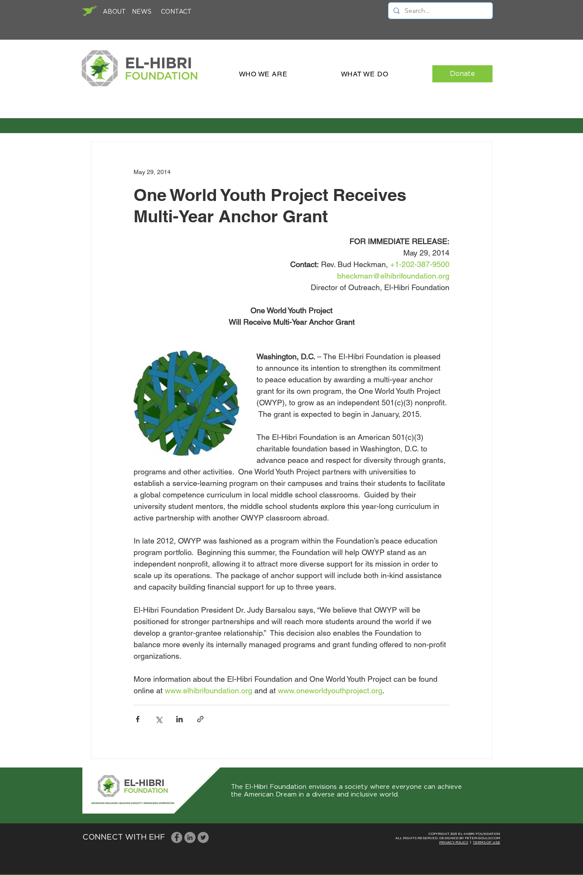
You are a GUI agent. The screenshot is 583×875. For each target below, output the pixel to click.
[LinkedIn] (189, 837)
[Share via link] (200, 719)
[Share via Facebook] (138, 719)
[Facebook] (176, 837)
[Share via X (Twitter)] (158, 719)
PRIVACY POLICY (453, 842)
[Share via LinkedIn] (179, 719)
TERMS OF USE (486, 842)
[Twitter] (203, 837)
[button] (263, 74)
